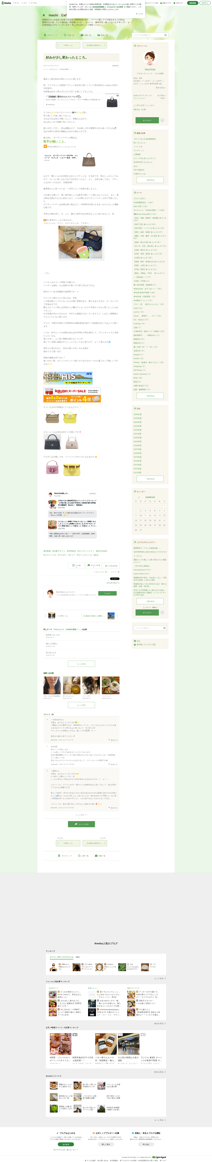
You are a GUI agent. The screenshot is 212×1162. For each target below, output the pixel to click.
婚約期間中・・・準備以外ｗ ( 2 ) (147, 335)
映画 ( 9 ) (137, 382)
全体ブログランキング (142, 95)
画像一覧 (87, 35)
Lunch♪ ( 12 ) (139, 312)
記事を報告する (114, 583)
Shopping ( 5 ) (139, 366)
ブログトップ (52, 35)
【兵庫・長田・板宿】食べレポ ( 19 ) (148, 254)
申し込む (146, 1144)
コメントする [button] (95, 566)
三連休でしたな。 (140, 174)
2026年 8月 (150, 497)
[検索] (165, 35)
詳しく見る (106, 1144)
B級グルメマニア (133, 988)
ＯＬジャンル (139, 98)
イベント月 (138, 147)
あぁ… (136, 166)
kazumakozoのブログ (142, 570)
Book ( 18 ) (138, 378)
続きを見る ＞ (161, 88)
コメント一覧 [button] (115, 572)
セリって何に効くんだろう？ (145, 158)
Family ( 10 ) (138, 358)
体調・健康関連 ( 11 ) (142, 389)
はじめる (66, 1144)
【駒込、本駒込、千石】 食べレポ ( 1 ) (149, 273)
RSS (138, 641)
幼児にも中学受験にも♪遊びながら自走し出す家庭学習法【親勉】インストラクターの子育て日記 (150, 592)
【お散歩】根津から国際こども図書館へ (96, 45)
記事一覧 (70, 35)
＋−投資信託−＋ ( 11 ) (142, 277)
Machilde (54, 740)
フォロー (107, 593)
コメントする (83, 824)
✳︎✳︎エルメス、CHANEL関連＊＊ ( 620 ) (149, 210)
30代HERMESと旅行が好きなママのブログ (150, 552)
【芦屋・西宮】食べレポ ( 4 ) (145, 269)
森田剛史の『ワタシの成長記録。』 (147, 548)
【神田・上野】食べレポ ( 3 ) (145, 265)
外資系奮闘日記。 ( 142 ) (143, 202)
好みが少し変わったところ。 (67, 57)
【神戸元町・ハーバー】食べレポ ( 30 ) (149, 228)
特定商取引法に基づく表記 (149, 1160)
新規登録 (193, 3)
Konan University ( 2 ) (142, 374)
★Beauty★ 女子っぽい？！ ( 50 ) (148, 289)
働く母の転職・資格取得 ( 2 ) (145, 285)
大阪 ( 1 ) (137, 327)
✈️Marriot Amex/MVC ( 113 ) (145, 214)
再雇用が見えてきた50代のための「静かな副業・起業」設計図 (150, 585)
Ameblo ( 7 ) (138, 355)
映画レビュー (93, 988)
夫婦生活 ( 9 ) (139, 351)
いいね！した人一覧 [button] (100, 572)
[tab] (61, 957)
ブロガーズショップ (144, 73)
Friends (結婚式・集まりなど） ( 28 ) (149, 362)
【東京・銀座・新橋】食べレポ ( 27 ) (148, 232)
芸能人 (78, 957)
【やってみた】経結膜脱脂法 (145, 139)
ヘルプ (164, 1160)
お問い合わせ (103, 1160)
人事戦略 (137, 154)
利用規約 (115, 1160)
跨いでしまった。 (140, 143)
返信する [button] (114, 740)
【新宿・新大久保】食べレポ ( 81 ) (147, 242)
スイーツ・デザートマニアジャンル (61, 957)
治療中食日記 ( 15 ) (141, 386)
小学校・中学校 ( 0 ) (141, 281)
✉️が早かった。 (68, 45)
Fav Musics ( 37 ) (141, 320)
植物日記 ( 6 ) (139, 339)
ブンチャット (139, 150)
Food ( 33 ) (138, 308)
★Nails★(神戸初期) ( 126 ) (144, 292)
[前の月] (139, 497)
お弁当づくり (53, 988)
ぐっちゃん (138, 556)
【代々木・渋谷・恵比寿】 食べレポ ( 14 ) (150, 246)
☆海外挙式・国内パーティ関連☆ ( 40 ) (149, 331)
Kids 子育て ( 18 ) (140, 206)
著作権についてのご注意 (146, 644)
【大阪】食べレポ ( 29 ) (143, 258)
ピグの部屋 (159, 73)
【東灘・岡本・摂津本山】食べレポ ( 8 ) (149, 262)
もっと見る (81, 664)
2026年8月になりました (143, 162)
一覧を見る (150, 180)
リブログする (112, 566)
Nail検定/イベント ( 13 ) (143, 300)
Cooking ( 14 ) (139, 323)
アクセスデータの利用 (129, 1160)
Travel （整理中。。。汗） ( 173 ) (147, 316)
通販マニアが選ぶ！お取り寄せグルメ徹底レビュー (150, 561)
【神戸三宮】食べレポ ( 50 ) (145, 224)
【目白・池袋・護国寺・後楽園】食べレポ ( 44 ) (150, 219)
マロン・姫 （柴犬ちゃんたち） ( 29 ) (149, 304)
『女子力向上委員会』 (142, 566)
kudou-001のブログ (141, 574)
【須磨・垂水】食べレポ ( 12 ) (145, 250)
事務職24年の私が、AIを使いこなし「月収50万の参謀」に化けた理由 (150, 579)
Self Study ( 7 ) (140, 370)
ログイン (205, 3)
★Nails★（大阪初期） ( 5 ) (144, 296)
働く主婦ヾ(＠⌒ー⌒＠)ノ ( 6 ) (146, 347)
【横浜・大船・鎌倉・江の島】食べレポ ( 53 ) (150, 237)
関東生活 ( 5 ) (139, 343)
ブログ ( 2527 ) (140, 198)
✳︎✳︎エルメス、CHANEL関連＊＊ (60, 69)
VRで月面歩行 (139, 170)
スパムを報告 (91, 1160)
